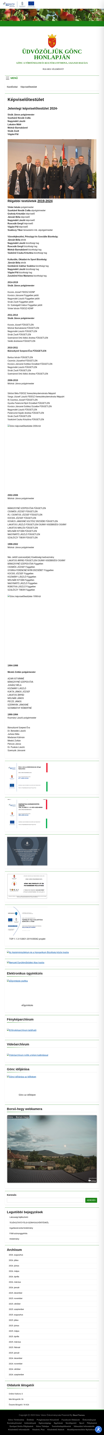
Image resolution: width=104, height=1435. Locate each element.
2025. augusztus (16, 1315)
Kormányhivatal (14, 1423)
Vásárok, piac (38, 1429)
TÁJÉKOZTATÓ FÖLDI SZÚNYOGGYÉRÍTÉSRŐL (29, 1222)
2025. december (15, 1293)
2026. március (15, 1282)
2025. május (14, 1331)
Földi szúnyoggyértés (18, 1233)
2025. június (14, 1326)
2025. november (15, 1298)
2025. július (13, 1320)
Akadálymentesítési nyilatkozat (81, 1429)
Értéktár (30, 1420)
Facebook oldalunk (71, 1420)
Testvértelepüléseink (61, 1426)
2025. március (15, 1342)
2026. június (14, 1266)
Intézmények (30, 1423)
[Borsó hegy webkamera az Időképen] (52, 1149)
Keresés (11, 1195)
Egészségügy (45, 1423)
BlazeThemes (79, 1415)
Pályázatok (92, 1423)
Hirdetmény (14, 1239)
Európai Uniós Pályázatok (21, 1426)
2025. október (15, 1304)
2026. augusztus (16, 1255)
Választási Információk (84, 1426)
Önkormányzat (89, 1420)
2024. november (15, 1364)
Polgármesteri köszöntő (48, 1420)
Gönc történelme (16, 1420)
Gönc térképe (42, 1426)
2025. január (14, 1353)
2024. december (15, 1358)
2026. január (14, 1287)
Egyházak (58, 1423)
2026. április (14, 1277)
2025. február (14, 1347)
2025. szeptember (16, 1309)
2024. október (15, 1369)
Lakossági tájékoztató (18, 1217)
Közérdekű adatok (55, 1429)
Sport (81, 1423)
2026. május (14, 1271)
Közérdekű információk (19, 1429)
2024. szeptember (16, 1374)
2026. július (13, 1260)
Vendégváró (71, 1423)
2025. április (14, 1336)
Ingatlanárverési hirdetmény (21, 1228)
